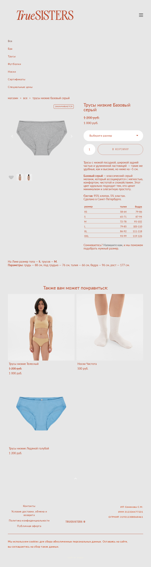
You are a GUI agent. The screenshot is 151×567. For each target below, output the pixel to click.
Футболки (14, 64)
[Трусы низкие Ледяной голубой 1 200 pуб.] (41, 412)
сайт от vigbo (75, 558)
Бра (10, 48)
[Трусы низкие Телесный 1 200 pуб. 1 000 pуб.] (41, 327)
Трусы (12, 56)
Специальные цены (20, 87)
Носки (12, 71)
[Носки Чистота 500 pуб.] (109, 327)
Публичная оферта (29, 526)
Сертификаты (16, 79)
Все (10, 41)
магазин (13, 98)
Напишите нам (112, 245)
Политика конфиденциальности (29, 520)
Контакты (29, 506)
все (25, 98)
